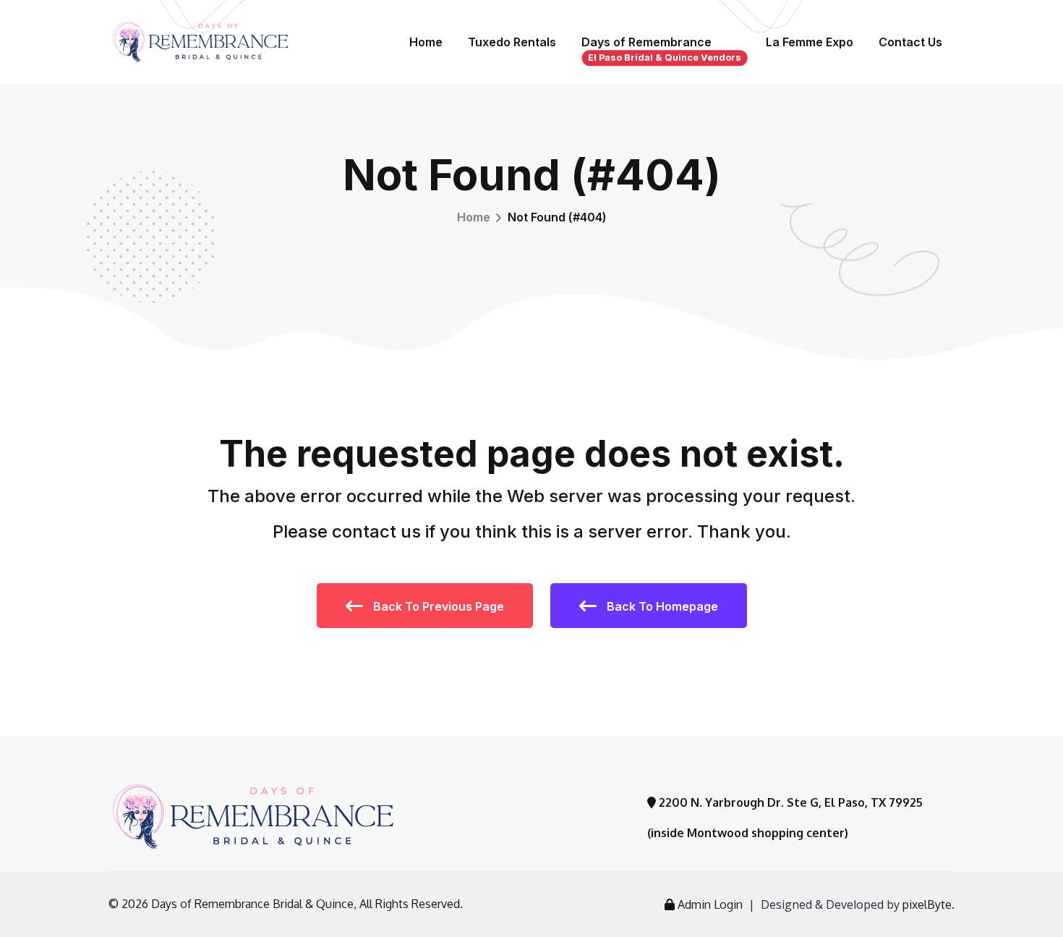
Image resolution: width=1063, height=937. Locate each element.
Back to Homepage (661, 606)
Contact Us (910, 42)
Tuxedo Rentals (512, 42)
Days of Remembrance (661, 49)
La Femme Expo (809, 42)
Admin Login (710, 904)
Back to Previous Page (437, 606)
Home (426, 42)
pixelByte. (928, 904)
